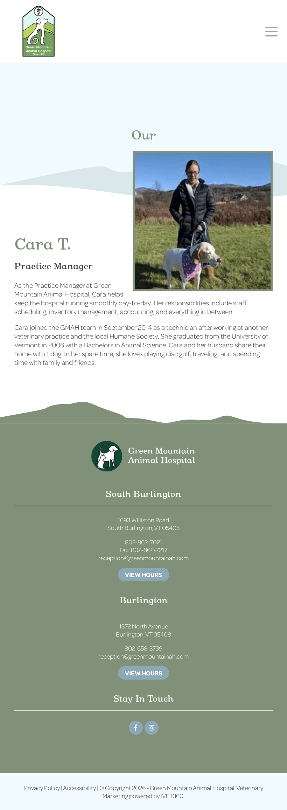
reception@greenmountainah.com (143, 557)
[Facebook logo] (136, 728)
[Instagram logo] (152, 728)
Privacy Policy (42, 787)
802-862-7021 (143, 542)
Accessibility (79, 787)
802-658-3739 (143, 648)
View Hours (143, 574)
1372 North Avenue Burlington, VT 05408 (143, 630)
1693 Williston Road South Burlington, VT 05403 (143, 524)
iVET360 (172, 795)
